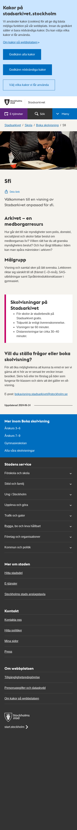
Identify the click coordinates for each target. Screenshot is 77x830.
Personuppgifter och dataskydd (25, 687)
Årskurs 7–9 (12, 435)
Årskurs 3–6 (12, 428)
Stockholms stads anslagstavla (24, 594)
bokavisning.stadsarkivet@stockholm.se (41, 394)
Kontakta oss (13, 619)
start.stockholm (14, 726)
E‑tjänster (16, 114)
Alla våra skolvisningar (19, 450)
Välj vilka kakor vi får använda (29, 84)
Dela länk (15, 191)
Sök (42, 114)
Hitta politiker (13, 630)
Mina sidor (11, 641)
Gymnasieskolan (15, 443)
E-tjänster (10, 583)
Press (8, 651)
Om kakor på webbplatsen (20, 42)
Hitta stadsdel (13, 573)
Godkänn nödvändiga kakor (27, 69)
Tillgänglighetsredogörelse (22, 677)
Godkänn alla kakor (22, 54)
